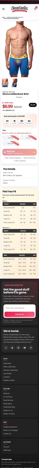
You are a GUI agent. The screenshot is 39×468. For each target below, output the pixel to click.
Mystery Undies (8, 380)
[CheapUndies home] (19, 9)
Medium (11, 143)
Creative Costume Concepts (15, 17)
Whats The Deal (9, 414)
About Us (6, 393)
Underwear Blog (9, 407)
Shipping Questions (10, 427)
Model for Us (8, 410)
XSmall (10, 138)
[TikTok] (30, 347)
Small (28, 138)
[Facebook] (5, 347)
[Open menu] (3, 9)
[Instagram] (18, 347)
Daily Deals (7, 363)
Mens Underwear (9, 367)
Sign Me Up (19, 314)
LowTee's (6, 377)
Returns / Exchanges (10, 430)
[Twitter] (12, 347)
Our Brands (7, 373)
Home (3, 17)
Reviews (19, 97)
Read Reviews (8, 400)
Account (6, 447)
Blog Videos (7, 404)
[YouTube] (24, 347)
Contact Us (7, 434)
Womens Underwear (10, 370)
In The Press (7, 397)
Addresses (7, 450)
